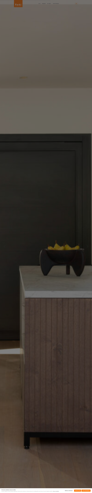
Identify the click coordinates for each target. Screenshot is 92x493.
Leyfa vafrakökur (86, 490)
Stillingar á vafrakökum (69, 490)
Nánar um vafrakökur (56, 491)
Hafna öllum (77, 490)
